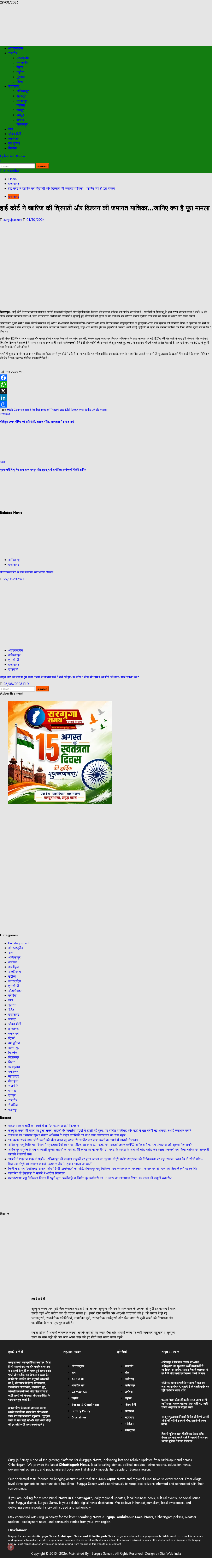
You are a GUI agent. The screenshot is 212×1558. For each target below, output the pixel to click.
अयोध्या (12, 962)
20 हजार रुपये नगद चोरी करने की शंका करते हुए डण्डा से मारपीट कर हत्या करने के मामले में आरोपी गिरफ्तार (73, 1140)
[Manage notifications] (10, 1547)
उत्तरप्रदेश (23, 57)
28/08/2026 (13, 684)
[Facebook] (106, 377)
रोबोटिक (13, 1104)
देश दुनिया (14, 143)
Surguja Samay (102, 1553)
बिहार (20, 67)
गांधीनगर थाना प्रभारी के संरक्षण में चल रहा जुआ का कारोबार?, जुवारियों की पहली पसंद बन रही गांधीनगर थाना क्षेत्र (185, 1386)
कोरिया (21, 105)
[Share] (106, 404)
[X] (106, 391)
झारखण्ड (13, 1028)
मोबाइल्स (13, 1081)
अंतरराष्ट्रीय (15, 48)
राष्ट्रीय (12, 53)
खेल (10, 129)
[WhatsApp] (106, 384)
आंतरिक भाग (15, 971)
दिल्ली (20, 81)
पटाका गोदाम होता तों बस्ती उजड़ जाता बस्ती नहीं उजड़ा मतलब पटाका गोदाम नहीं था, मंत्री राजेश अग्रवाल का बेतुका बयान (184, 1403)
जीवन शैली (14, 134)
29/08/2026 (13, 579)
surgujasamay (13, 219)
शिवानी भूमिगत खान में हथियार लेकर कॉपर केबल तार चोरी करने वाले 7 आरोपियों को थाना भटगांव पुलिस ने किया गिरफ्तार (184, 1437)
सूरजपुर (21, 95)
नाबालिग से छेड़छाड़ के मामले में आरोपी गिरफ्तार (36, 1173)
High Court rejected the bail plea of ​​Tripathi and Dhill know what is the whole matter (57, 410)
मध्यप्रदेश (22, 62)
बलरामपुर (22, 100)
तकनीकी (13, 138)
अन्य (10, 952)
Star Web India (170, 1553)
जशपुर (20, 114)
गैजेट (11, 1009)
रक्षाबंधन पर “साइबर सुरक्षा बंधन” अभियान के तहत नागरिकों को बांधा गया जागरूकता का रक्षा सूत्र (66, 1135)
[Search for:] (18, 165)
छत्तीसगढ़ (13, 86)
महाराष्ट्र (13, 1076)
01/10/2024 (35, 219)
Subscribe (10, 171)
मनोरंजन (13, 1071)
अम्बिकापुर (23, 91)
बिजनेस (12, 148)
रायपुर (20, 110)
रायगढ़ (20, 119)
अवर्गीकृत (13, 967)
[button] (1, 161)
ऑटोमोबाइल (15, 990)
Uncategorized (18, 943)
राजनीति (13, 669)
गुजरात (21, 76)
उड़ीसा (20, 72)
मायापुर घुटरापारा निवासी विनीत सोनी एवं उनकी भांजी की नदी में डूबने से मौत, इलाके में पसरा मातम (185, 1420)
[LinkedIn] (106, 397)
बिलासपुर (22, 124)
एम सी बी (13, 660)
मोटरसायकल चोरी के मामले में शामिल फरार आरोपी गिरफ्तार (26, 572)
